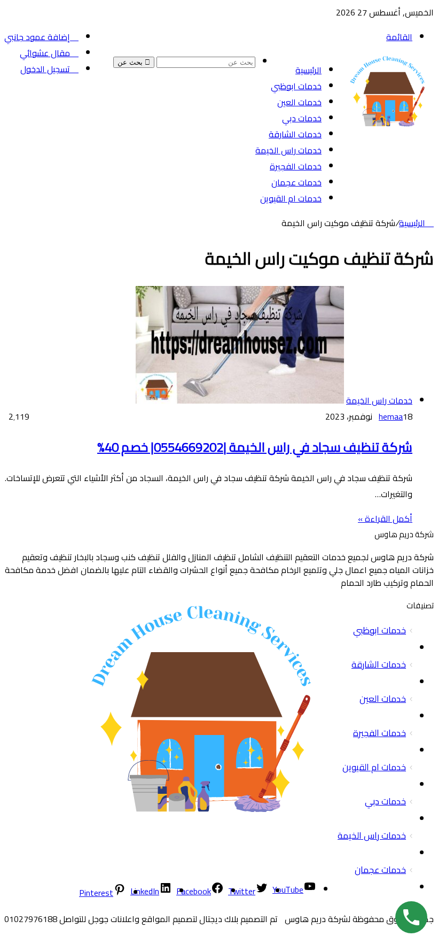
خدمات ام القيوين (291, 198)
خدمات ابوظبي (296, 86)
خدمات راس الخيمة (288, 150)
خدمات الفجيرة (296, 166)
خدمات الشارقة (295, 134)
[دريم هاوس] (388, 141)
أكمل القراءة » (385, 518)
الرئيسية (308, 70)
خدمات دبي (302, 118)
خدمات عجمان (296, 182)
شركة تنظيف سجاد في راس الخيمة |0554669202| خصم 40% (254, 447)
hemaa (391, 416)
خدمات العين (299, 102)
